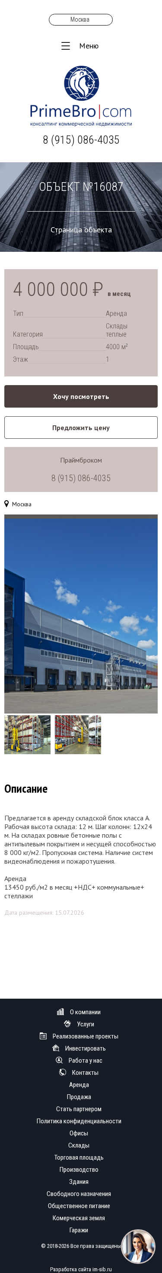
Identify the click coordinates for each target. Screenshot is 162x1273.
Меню (88, 46)
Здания (79, 1182)
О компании (85, 1012)
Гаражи (79, 1230)
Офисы (79, 1133)
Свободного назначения (79, 1194)
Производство (79, 1169)
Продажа (79, 1097)
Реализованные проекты (85, 1036)
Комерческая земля (79, 1218)
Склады (78, 1145)
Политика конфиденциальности (79, 1121)
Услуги (85, 1024)
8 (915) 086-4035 (81, 140)
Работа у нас (85, 1060)
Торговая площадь (79, 1157)
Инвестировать (85, 1048)
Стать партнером (79, 1109)
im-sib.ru (102, 1269)
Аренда (79, 1085)
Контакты (85, 1073)
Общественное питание (79, 1206)
